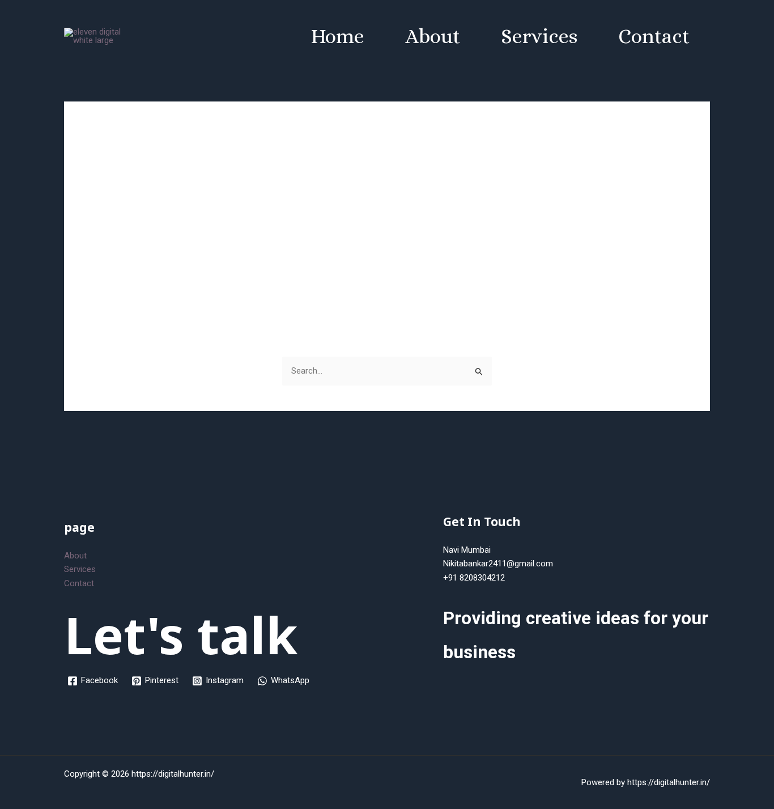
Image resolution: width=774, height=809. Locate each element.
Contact (654, 36)
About (432, 36)
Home (337, 36)
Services (539, 36)
